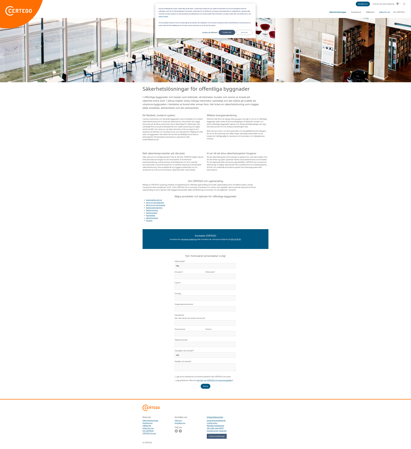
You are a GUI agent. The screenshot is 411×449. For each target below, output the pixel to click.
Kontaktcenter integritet (216, 431)
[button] (398, 3)
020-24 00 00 (236, 239)
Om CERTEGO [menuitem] (148, 431)
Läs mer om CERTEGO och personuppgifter (214, 380)
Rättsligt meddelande (215, 425)
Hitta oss (178, 420)
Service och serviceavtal (155, 205)
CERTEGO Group (149, 433)
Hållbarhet (370, 12)
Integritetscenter (215, 417)
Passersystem (151, 213)
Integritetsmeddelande (216, 420)
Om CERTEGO (399, 12)
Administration (152, 218)
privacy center (163, 16)
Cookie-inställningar (217, 436)
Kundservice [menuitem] (148, 423)
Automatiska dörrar (154, 200)
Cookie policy (212, 423)
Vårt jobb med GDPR (215, 428)
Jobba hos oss (384, 12)
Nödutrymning (152, 210)
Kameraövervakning (154, 208)
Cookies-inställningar (209, 32)
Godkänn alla (227, 32)
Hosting (149, 220)
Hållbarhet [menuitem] (147, 425)
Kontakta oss (180, 423)
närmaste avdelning (189, 239)
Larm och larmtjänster (155, 202)
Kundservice (356, 12)
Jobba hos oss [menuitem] (148, 428)
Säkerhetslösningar (337, 12)
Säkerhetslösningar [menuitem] (150, 420)
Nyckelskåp (150, 215)
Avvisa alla (244, 32)
